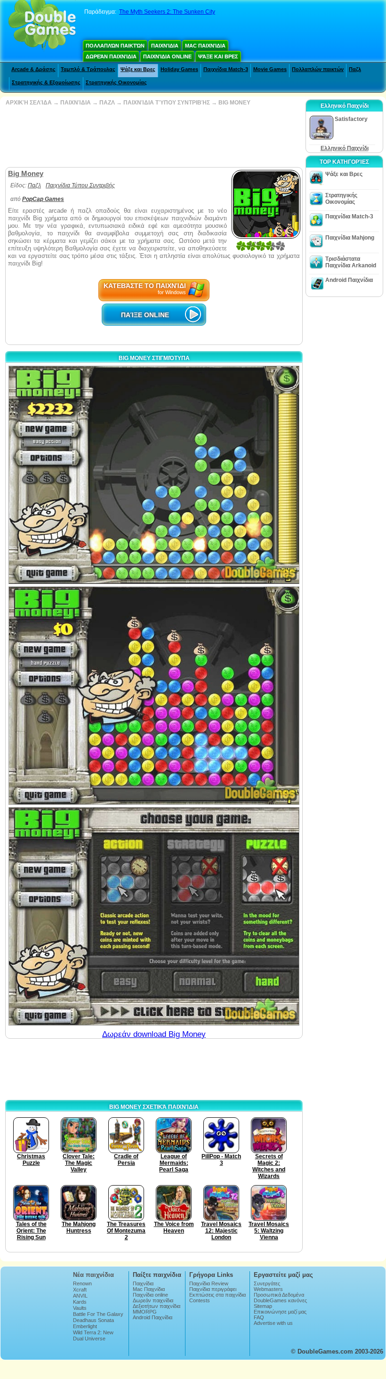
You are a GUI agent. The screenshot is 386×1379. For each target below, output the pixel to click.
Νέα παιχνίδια (93, 1274)
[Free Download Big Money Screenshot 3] (153, 916)
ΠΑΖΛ (107, 102)
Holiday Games (179, 69)
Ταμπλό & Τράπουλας (88, 69)
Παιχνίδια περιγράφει (212, 1289)
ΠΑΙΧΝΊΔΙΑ (75, 102)
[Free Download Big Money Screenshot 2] (153, 695)
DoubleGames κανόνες (280, 1300)
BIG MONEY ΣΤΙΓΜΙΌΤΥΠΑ (154, 358)
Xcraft (80, 1289)
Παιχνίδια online (167, 56)
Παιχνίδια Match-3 (225, 69)
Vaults (80, 1308)
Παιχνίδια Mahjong (349, 237)
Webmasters (268, 1289)
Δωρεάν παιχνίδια (111, 56)
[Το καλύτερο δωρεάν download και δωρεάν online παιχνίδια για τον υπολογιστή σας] (42, 26)
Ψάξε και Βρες (218, 56)
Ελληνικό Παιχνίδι (345, 148)
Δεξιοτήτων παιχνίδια (156, 1306)
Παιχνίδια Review (208, 1283)
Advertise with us (273, 1323)
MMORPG (145, 1312)
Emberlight (85, 1326)
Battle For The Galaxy (98, 1314)
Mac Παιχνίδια (205, 45)
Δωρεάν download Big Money (154, 1034)
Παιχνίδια (164, 45)
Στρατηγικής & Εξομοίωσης (46, 82)
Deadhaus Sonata (93, 1320)
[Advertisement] (153, 136)
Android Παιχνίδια (349, 280)
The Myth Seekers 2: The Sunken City (167, 11)
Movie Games (270, 69)
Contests (199, 1300)
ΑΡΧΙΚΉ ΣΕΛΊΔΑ (29, 102)
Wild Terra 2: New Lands (93, 1335)
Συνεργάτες (267, 1283)
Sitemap (263, 1306)
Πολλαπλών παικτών (115, 45)
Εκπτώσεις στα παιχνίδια (217, 1295)
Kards (80, 1302)
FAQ (259, 1317)
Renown (82, 1283)
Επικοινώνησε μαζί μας (280, 1312)
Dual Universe (89, 1338)
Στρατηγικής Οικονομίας (116, 82)
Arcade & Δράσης (33, 69)
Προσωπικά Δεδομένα (279, 1295)
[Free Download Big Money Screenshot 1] (153, 475)
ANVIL (80, 1296)
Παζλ (355, 69)
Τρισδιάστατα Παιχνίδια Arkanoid (350, 262)
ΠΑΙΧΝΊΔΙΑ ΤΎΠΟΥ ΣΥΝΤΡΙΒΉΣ (166, 102)
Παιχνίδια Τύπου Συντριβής (80, 185)
